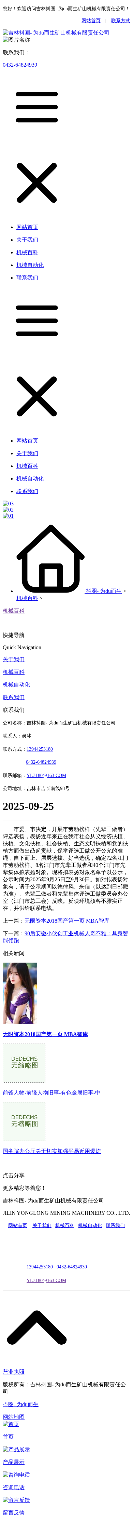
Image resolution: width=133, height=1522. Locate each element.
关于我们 (14, 659)
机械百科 (27, 598)
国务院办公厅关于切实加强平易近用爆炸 (52, 1151)
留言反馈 (14, 1513)
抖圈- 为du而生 (104, 591)
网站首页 (91, 20)
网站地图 (14, 1417)
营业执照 (14, 1372)
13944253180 (40, 749)
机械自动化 (16, 685)
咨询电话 (14, 1487)
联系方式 (120, 20)
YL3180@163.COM (46, 1280)
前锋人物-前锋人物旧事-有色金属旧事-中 (52, 1093)
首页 (8, 1437)
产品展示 (14, 1462)
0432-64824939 (20, 65)
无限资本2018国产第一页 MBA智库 (67, 921)
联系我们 (14, 697)
